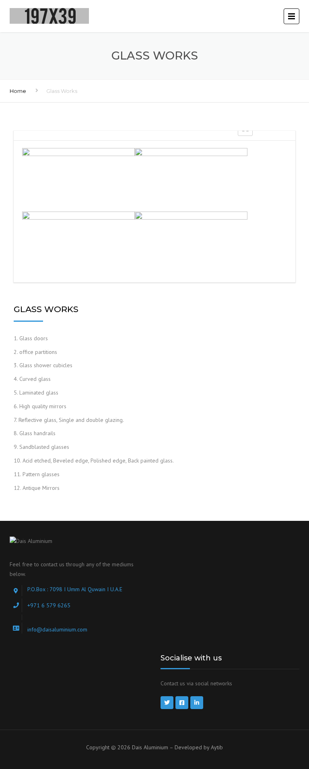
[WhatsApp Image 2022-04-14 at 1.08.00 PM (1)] (78, 242)
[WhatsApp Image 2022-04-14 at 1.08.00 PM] (191, 242)
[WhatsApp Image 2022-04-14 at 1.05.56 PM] (191, 179)
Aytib (217, 747)
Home (18, 91)
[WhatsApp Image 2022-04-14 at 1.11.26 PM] (78, 179)
